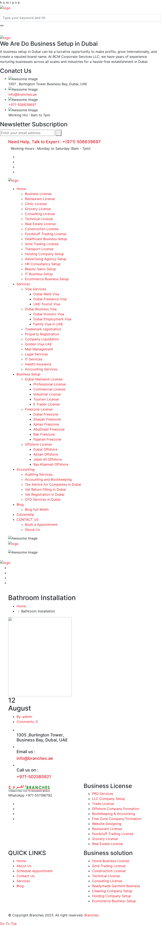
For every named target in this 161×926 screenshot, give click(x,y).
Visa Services (35, 289)
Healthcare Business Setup (46, 239)
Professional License (49, 384)
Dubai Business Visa (41, 309)
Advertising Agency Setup (45, 259)
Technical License (39, 219)
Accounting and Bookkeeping (48, 479)
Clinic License (36, 204)
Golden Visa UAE (38, 344)
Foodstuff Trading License (45, 234)
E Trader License (46, 404)
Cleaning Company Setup (112, 891)
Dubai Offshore (45, 449)
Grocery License (38, 209)
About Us (32, 529)
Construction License (41, 229)
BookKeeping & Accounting (113, 814)
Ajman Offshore (45, 454)
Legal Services (36, 354)
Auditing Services (39, 474)
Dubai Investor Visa (48, 314)
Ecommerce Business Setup (47, 279)
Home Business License (110, 861)
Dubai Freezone (45, 414)
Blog (20, 504)
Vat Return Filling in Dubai (45, 489)
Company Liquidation (42, 339)
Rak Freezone (44, 434)
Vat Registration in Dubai (44, 494)
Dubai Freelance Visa (50, 299)
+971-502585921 (34, 776)
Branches (91, 915)
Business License (38, 194)
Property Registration (42, 334)
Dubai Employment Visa (52, 319)
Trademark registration (43, 329)
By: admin (24, 716)
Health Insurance (38, 364)
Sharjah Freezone (47, 419)
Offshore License (38, 444)
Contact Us (26, 876)
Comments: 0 (27, 722)
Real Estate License (40, 224)
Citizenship (25, 514)
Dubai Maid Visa (46, 294)
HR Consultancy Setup (43, 264)
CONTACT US (27, 519)
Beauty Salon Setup (40, 269)
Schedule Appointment (35, 871)
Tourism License (46, 399)
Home (21, 189)
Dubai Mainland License (43, 379)
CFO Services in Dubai (42, 499)
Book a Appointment (41, 524)
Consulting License (40, 214)
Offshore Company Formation (115, 809)
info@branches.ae (22, 94)
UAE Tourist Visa (46, 304)
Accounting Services (41, 369)
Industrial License (47, 394)
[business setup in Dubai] (5, 7)
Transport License (39, 249)
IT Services (33, 359)
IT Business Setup (39, 274)
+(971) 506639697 (81, 141)
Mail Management (39, 349)
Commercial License (49, 389)
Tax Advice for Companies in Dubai (53, 484)
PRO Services (102, 794)
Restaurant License (40, 199)
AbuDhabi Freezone (49, 429)
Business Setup (28, 374)
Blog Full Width (37, 509)
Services (23, 284)
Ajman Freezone (46, 424)
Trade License (103, 804)
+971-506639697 (22, 105)
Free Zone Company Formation (116, 819)
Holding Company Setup (44, 254)
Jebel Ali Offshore (47, 459)
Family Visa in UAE (48, 324)
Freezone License (39, 409)
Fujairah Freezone (47, 439)
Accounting (26, 469)
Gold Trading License (41, 244)
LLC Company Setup (108, 799)
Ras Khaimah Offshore (50, 464)
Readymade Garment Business (116, 886)
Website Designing (106, 824)
